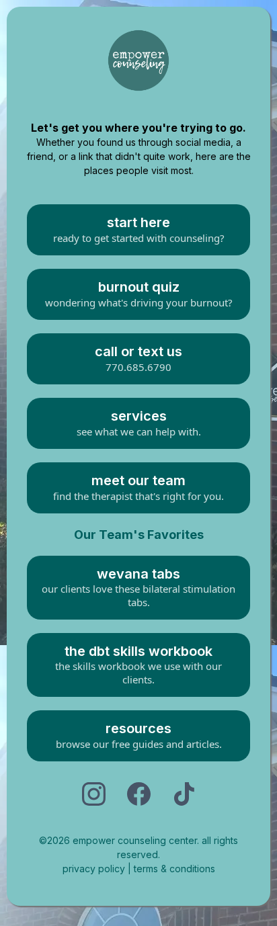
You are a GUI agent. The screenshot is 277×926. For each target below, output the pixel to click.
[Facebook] (138, 793)
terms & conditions (174, 868)
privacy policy (95, 868)
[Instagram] (93, 793)
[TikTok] (183, 793)
